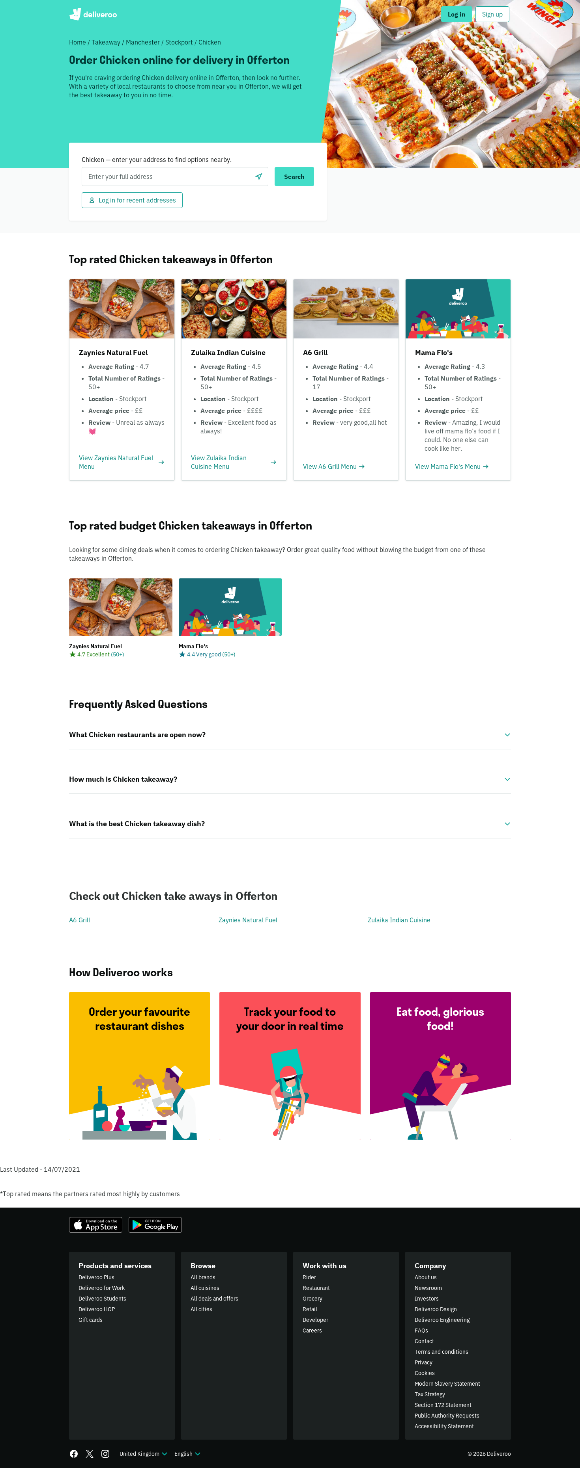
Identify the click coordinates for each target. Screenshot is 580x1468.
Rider (309, 1277)
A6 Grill (79, 920)
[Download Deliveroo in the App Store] (95, 1225)
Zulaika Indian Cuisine (399, 920)
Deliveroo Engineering (442, 1319)
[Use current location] (259, 176)
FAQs (421, 1330)
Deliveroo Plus (96, 1277)
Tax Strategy (430, 1394)
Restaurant (316, 1287)
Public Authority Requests (447, 1415)
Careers (312, 1330)
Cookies (425, 1373)
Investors (427, 1298)
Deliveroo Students (102, 1298)
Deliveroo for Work (102, 1287)
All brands (203, 1277)
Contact (424, 1341)
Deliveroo (93, 14)
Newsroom (428, 1287)
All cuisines (205, 1287)
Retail (310, 1309)
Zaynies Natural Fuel (248, 920)
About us (426, 1277)
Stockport (179, 42)
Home (77, 42)
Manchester (143, 42)
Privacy (423, 1362)
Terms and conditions (441, 1351)
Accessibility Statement (444, 1426)
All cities (201, 1309)
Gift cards (91, 1319)
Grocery (312, 1298)
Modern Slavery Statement (447, 1383)
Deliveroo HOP (97, 1309)
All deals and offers (214, 1298)
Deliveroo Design (436, 1309)
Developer (315, 1319)
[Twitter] (89, 1454)
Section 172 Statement (443, 1405)
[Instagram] (105, 1454)
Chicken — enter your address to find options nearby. (157, 160)
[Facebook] (74, 1454)
